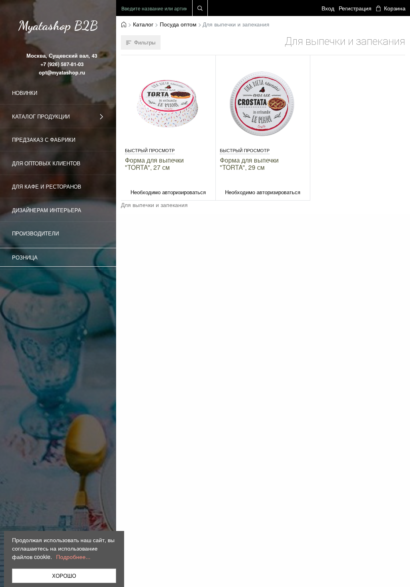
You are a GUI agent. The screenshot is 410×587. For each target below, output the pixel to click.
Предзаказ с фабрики (43, 139)
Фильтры (144, 42)
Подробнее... (73, 557)
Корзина (394, 8)
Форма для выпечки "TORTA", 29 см (249, 163)
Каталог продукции (41, 116)
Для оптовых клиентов (46, 163)
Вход (328, 8)
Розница (25, 257)
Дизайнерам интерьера (46, 210)
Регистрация (355, 8)
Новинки (24, 92)
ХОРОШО (64, 575)
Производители (35, 233)
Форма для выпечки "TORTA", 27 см (154, 163)
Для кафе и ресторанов (46, 186)
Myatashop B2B (58, 25)
